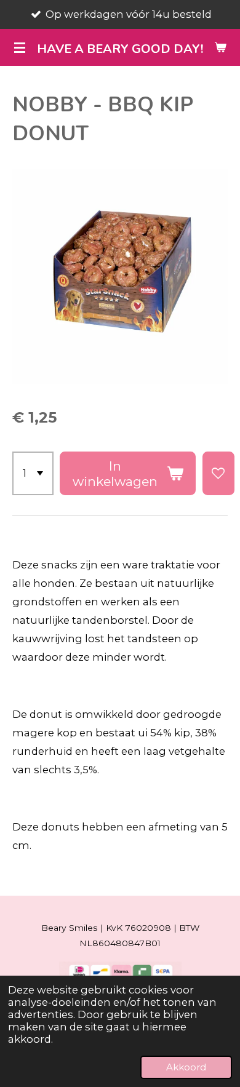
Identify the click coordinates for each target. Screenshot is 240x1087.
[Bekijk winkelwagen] (220, 47)
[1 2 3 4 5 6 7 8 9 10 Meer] (33, 473)
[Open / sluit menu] (19, 47)
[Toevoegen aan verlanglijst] (218, 473)
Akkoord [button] (186, 1067)
